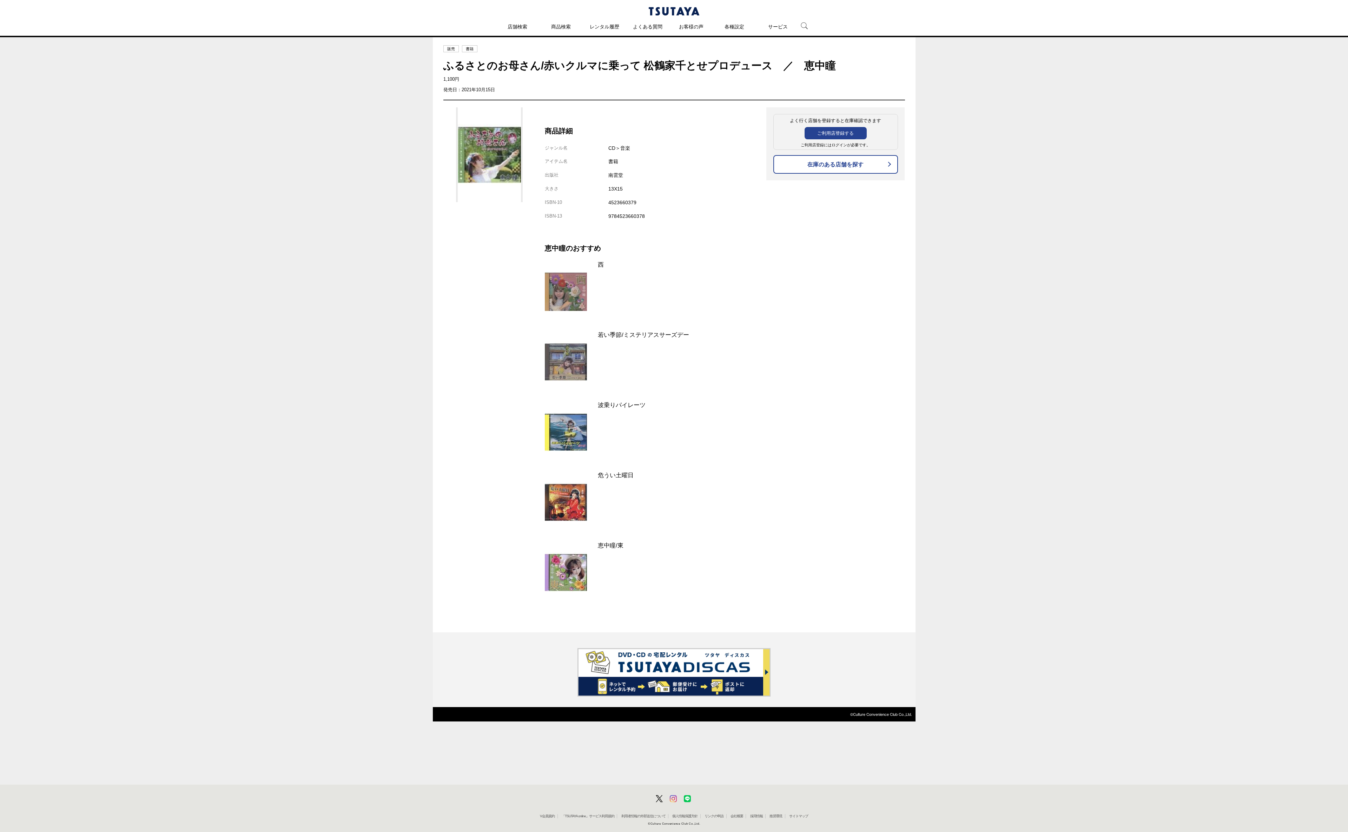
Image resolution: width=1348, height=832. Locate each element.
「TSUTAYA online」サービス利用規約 (588, 816)
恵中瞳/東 (610, 545)
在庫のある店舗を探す (835, 164)
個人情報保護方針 (685, 816)
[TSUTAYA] (674, 11)
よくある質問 (647, 26)
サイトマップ (798, 816)
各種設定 (734, 26)
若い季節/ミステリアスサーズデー (643, 334)
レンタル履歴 (604, 26)
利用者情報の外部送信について (643, 816)
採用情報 (756, 816)
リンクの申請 (714, 816)
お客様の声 (691, 26)
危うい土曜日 (616, 475)
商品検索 (561, 26)
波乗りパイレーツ (622, 404)
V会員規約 (547, 816)
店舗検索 (517, 26)
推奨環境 (775, 816)
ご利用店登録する (835, 133)
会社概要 (737, 816)
